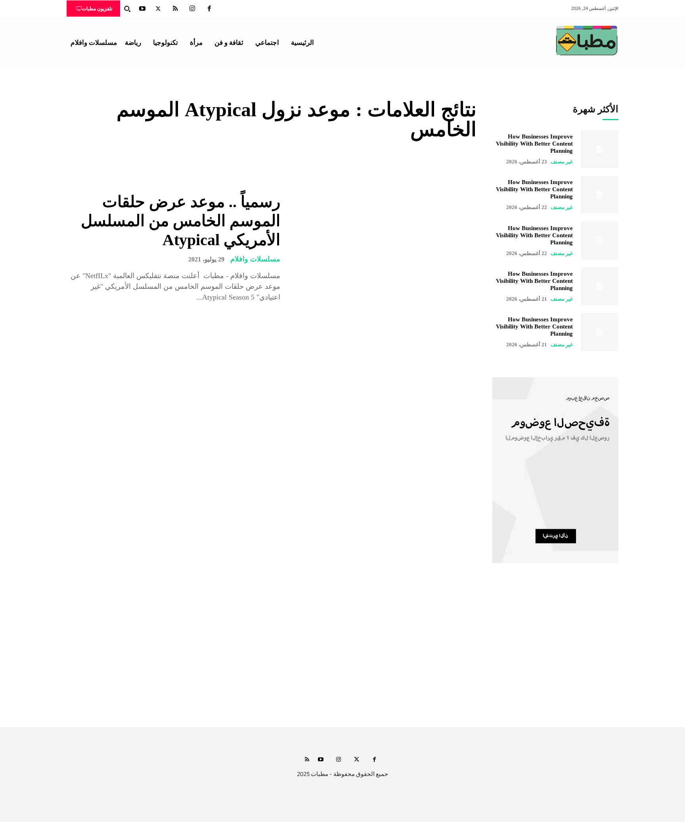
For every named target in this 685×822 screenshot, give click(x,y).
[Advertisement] (342, 652)
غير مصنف (562, 162)
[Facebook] (209, 9)
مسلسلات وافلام (255, 259)
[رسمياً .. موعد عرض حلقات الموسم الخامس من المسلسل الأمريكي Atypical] (384, 247)
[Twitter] (158, 9)
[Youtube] (142, 9)
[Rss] (307, 760)
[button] (127, 9)
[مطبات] (586, 40)
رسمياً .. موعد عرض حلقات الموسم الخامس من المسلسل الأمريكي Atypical (180, 221)
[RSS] (175, 9)
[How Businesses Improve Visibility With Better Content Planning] (599, 149)
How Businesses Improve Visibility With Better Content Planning (534, 143)
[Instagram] (192, 9)
